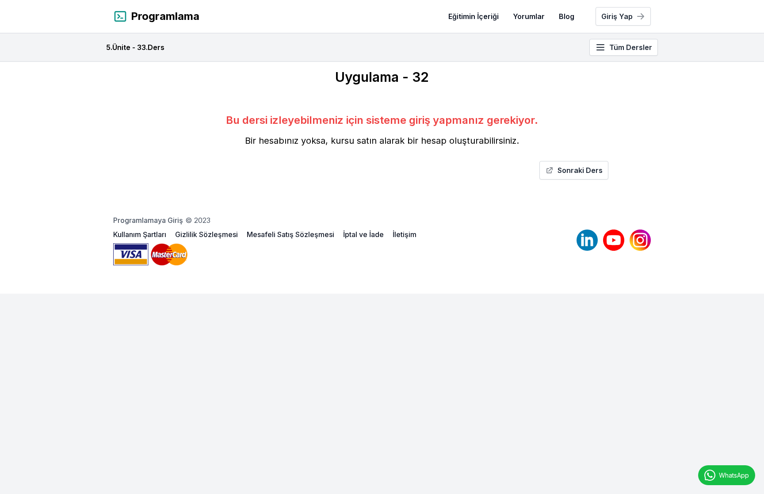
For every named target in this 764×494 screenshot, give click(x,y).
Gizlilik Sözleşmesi (207, 234)
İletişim (404, 234)
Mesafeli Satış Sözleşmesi (291, 234)
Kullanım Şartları (140, 234)
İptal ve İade (364, 234)
